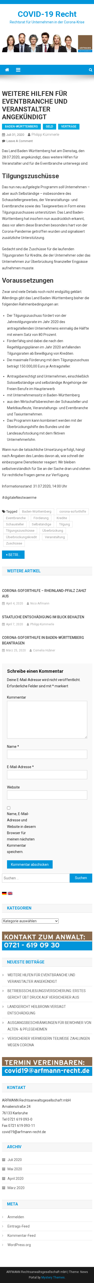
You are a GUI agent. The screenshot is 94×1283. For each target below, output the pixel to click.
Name (13, 747)
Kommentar (16, 697)
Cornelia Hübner (44, 650)
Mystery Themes (53, 1277)
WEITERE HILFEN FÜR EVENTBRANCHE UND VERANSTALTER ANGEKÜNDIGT (41, 978)
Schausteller (15, 524)
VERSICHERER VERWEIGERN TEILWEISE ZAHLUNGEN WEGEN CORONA (49, 1041)
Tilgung (64, 524)
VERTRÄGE (68, 126)
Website (13, 787)
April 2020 (16, 1179)
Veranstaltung (55, 537)
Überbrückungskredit (21, 537)
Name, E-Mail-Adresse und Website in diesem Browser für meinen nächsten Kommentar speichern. (21, 833)
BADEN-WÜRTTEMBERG (21, 126)
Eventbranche (16, 518)
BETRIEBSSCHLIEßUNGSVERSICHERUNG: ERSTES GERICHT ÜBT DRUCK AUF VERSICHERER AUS (17, 555)
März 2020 (16, 1188)
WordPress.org (19, 1245)
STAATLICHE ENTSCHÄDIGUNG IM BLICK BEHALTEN (43, 617)
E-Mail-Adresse (20, 767)
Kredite (62, 518)
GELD (49, 126)
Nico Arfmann (39, 603)
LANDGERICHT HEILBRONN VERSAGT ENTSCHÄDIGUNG (37, 1010)
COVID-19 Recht (47, 14)
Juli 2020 (15, 1160)
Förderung (41, 518)
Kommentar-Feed (22, 1236)
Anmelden (16, 1217)
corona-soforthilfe (72, 511)
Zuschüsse (14, 543)
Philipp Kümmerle (45, 135)
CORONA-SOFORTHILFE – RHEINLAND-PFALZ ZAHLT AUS (44, 593)
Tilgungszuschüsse (20, 530)
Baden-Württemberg (36, 511)
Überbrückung (52, 530)
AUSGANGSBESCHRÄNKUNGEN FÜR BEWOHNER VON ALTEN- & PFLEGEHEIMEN (49, 1026)
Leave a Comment (20, 141)
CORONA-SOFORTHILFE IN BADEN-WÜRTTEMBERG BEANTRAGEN (43, 640)
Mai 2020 (15, 1169)
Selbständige (41, 524)
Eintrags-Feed (19, 1226)
